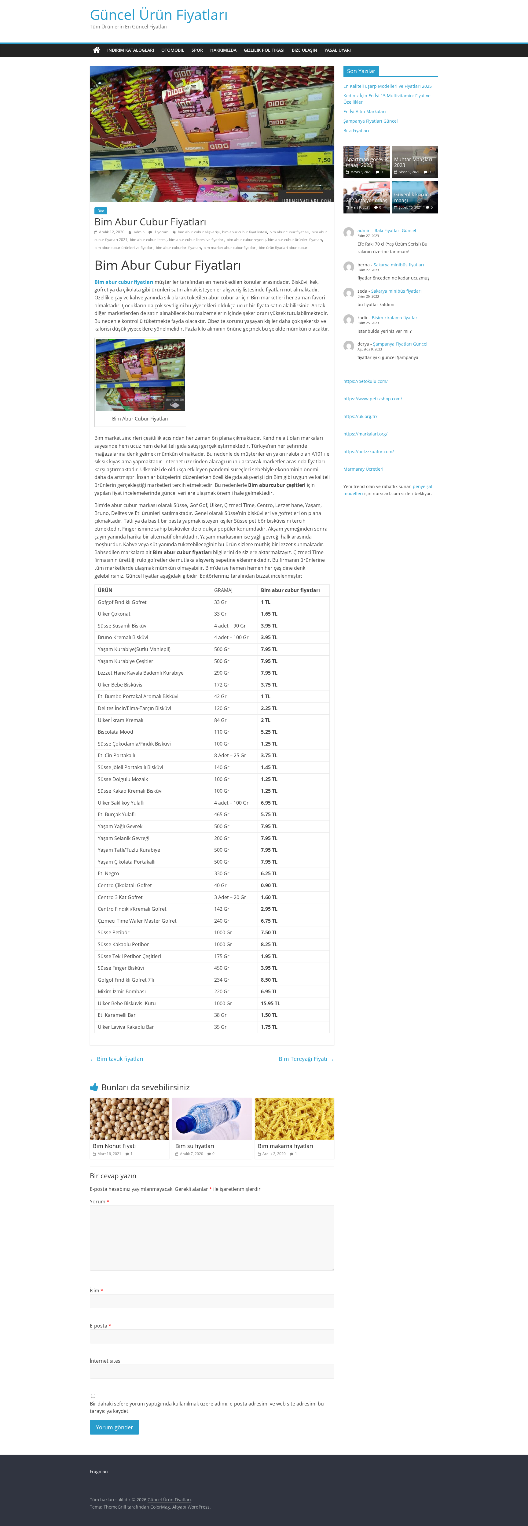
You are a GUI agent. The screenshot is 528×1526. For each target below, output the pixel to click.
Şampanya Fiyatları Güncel (370, 121)
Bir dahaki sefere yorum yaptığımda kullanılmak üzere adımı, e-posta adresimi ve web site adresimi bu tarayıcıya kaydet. (207, 1407)
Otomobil (172, 50)
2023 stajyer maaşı (367, 200)
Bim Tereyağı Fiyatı (306, 1058)
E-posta (100, 1325)
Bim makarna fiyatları (285, 1146)
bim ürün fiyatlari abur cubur (283, 247)
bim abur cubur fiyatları (289, 232)
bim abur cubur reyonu (246, 239)
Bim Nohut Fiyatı (114, 1146)
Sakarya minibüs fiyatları (399, 265)
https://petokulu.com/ (365, 381)
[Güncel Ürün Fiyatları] (97, 50)
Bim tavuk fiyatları (116, 1058)
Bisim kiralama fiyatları (395, 317)
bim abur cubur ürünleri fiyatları (295, 239)
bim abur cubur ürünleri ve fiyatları (123, 247)
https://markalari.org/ (365, 434)
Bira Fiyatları (356, 130)
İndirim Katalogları (130, 50)
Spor (197, 50)
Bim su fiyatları (194, 1146)
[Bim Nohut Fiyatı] (129, 1101)
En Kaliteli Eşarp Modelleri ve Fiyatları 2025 (387, 86)
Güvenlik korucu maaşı (412, 197)
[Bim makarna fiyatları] (294, 1101)
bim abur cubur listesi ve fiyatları (196, 239)
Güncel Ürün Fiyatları (159, 14)
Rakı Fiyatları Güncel (395, 230)
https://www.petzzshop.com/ (372, 399)
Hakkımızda (223, 50)
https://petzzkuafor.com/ (368, 451)
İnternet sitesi (106, 1360)
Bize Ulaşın (304, 50)
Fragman (99, 1471)
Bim (100, 210)
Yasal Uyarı (337, 50)
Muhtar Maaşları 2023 (413, 162)
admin (139, 232)
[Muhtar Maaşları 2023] (415, 149)
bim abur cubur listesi (148, 239)
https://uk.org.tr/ (360, 416)
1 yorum (160, 232)
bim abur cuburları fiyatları (178, 247)
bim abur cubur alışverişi (199, 232)
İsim (96, 1290)
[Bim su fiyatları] (212, 1101)
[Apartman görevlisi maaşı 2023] (366, 149)
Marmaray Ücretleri (363, 469)
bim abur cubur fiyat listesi (244, 232)
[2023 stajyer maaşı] (366, 184)
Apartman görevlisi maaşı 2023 (368, 162)
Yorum (99, 1201)
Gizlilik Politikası (264, 50)
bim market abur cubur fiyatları (230, 247)
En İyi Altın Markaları (364, 111)
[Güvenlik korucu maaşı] (415, 184)
